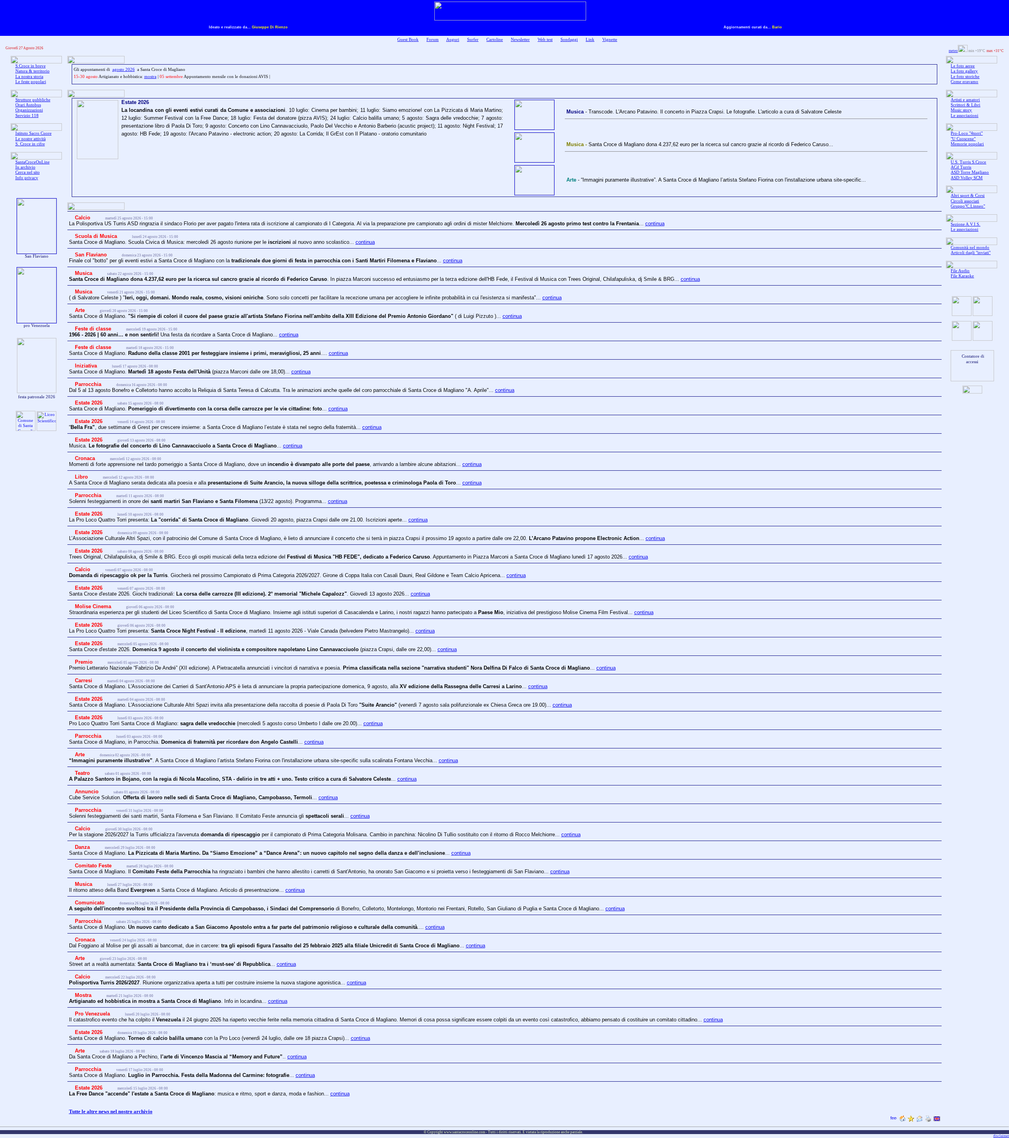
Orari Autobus (28, 105)
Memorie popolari (967, 144)
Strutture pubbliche (32, 100)
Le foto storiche (965, 76)
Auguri (452, 39)
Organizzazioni (29, 110)
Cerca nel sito (27, 172)
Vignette (609, 39)
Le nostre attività (30, 139)
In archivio (25, 167)
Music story (961, 110)
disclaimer (1001, 1136)
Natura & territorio (32, 71)
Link (590, 39)
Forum (432, 39)
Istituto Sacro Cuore (33, 133)
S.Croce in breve (30, 66)
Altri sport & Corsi (968, 195)
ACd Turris (961, 167)
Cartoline (494, 39)
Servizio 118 (27, 115)
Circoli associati (965, 201)
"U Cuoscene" (963, 139)
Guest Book (408, 39)
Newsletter (520, 39)
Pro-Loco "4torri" (967, 133)
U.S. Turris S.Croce (968, 162)
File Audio (960, 271)
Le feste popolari (30, 82)
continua (655, 223)
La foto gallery (964, 71)
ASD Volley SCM (967, 178)
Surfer (472, 39)
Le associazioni (964, 115)
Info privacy (26, 178)
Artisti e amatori (965, 100)
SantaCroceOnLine (32, 162)
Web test (545, 39)
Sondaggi (569, 39)
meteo (953, 51)
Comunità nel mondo (970, 247)
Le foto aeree (963, 66)
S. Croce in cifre (30, 144)
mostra (150, 76)
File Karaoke (962, 276)
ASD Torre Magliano (970, 172)
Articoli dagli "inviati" (970, 253)
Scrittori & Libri (965, 105)
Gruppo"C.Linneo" (968, 206)
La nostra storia (29, 76)
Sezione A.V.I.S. (965, 224)
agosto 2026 (123, 69)
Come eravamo (964, 82)
